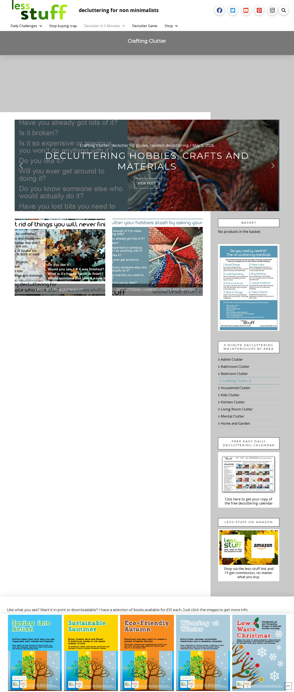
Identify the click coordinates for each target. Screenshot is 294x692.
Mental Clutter (232, 416)
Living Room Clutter (237, 409)
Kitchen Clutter (233, 402)
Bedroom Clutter (234, 373)
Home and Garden (235, 423)
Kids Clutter (230, 395)
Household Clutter (236, 387)
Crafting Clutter (235, 380)
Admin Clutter (232, 359)
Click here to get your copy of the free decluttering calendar (249, 501)
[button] (283, 10)
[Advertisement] (147, 87)
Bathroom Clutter (235, 366)
